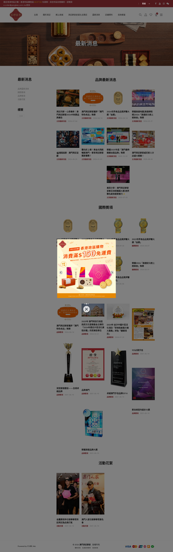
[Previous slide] (61, 272)
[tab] (84, 303)
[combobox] (146, 3)
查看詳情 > (86, 300)
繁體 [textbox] (144, 3)
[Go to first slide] (112, 272)
